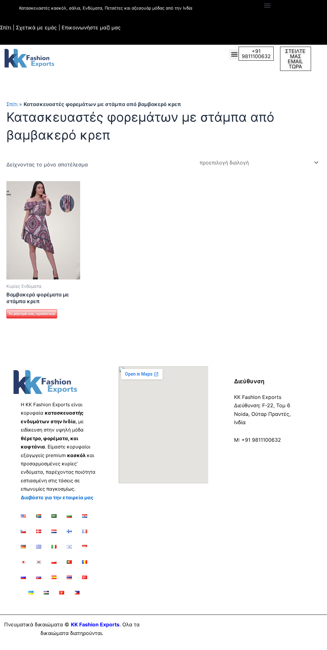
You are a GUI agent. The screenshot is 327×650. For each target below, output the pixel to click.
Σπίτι (5, 27)
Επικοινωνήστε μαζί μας (91, 27)
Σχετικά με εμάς (36, 27)
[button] (267, 5)
